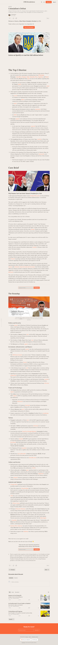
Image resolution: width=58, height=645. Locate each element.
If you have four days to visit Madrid (15, 605)
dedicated (10, 272)
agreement (37, 109)
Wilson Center (16, 503)
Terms (30, 636)
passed (27, 349)
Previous (13, 569)
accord (15, 96)
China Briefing (24, 488)
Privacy (26, 636)
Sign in (54, 2)
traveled (39, 139)
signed (19, 84)
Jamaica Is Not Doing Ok (14, 595)
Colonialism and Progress (15, 611)
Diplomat (26, 531)
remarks (20, 318)
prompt (32, 229)
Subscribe (49, 2)
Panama (24, 77)
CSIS (11, 496)
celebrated (40, 473)
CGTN (33, 468)
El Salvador (41, 75)
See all (10, 619)
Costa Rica (18, 77)
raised (47, 86)
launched (27, 405)
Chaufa (10, 6)
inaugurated (13, 375)
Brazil (46, 77)
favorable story (32, 457)
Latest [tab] (12, 592)
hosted (15, 325)
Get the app (34, 639)
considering (45, 413)
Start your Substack (26, 639)
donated (21, 439)
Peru (36, 77)
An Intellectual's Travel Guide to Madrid (19, 603)
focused (13, 259)
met (27, 334)
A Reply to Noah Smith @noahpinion (15, 597)
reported (33, 126)
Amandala (14, 520)
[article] (29, 597)
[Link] (7, 55)
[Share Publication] (44, 2)
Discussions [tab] (17, 592)
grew (23, 409)
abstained (35, 426)
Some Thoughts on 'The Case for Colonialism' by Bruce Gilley (20, 613)
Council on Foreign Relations (29, 431)
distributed (13, 442)
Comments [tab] (11, 577)
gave (27, 470)
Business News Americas (16, 526)
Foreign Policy (13, 484)
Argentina (40, 77)
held (28, 78)
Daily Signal (43, 518)
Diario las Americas (20, 509)
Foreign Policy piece (35, 196)
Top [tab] (9, 592)
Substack (23, 642)
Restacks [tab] (16, 577)
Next (46, 569)
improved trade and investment (27, 267)
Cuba (27, 77)
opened (17, 119)
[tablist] (13, 578)
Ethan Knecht (13, 14)
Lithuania (16, 267)
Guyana (10, 267)
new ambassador (22, 454)
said (27, 368)
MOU (22, 99)
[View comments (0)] (13, 18)
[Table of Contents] (1, 322)
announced (41, 154)
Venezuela (32, 77)
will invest (46, 383)
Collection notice (35, 636)
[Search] (41, 2)
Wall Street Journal (17, 355)
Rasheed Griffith (16, 598)
